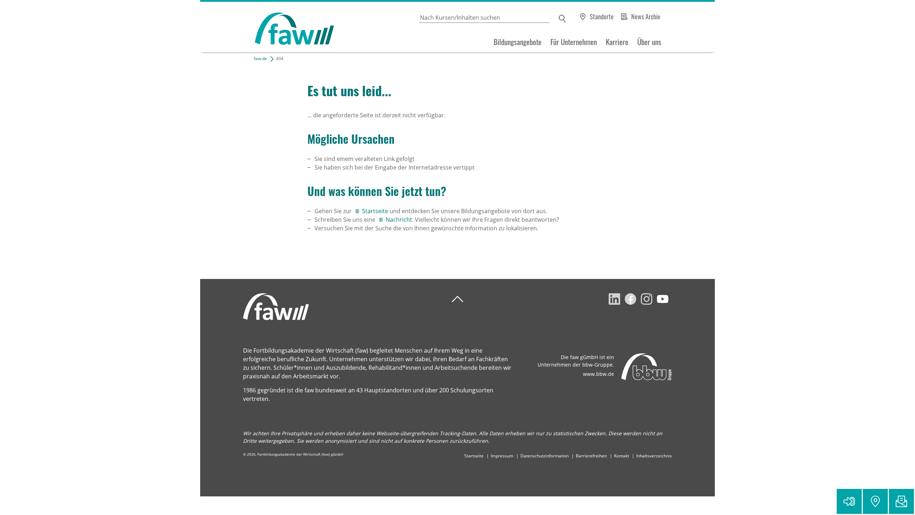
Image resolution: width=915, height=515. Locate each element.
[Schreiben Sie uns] (901, 501)
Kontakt (621, 456)
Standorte (602, 16)
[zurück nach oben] (457, 299)
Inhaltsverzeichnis (654, 456)
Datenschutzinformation (544, 456)
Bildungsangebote (517, 41)
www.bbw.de (598, 374)
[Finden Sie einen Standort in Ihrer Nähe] (875, 501)
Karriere (617, 41)
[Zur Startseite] (267, 27)
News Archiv (645, 16)
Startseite (376, 211)
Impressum (502, 456)
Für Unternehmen (573, 41)
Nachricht (399, 220)
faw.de (260, 58)
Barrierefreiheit (591, 456)
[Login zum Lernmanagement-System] (849, 501)
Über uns (649, 41)
